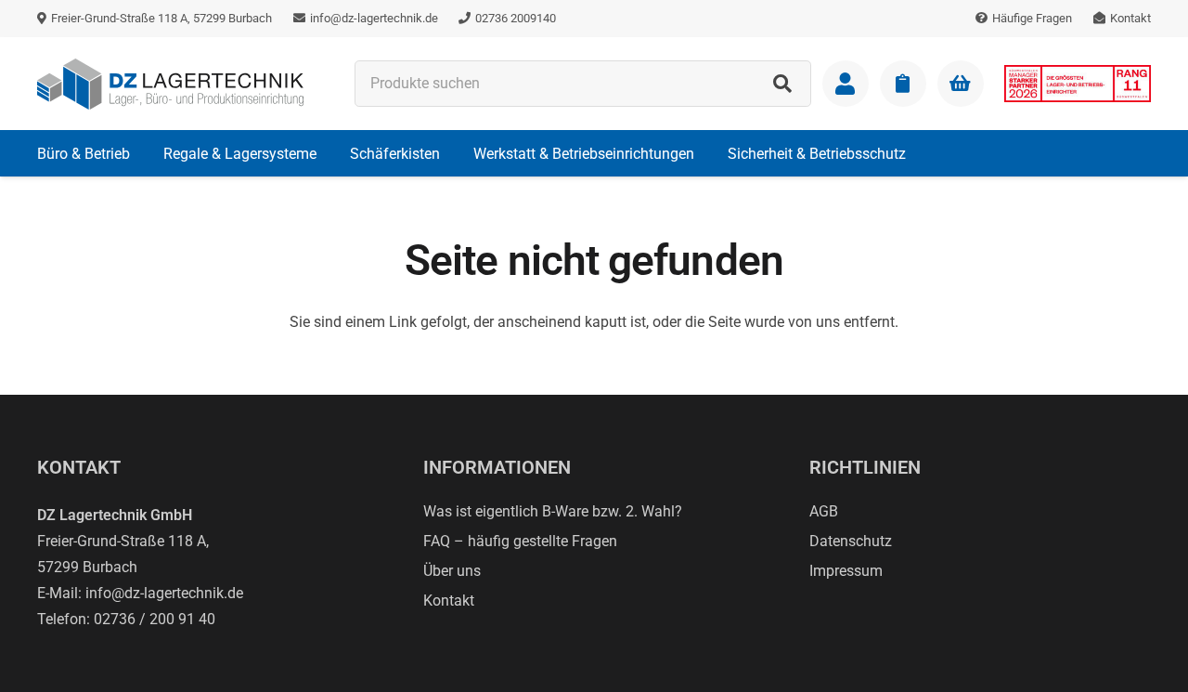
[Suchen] (782, 83)
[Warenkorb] (960, 83)
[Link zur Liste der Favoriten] (903, 83)
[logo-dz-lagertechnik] (170, 84)
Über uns (452, 571)
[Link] (845, 83)
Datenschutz (850, 541)
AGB (823, 511)
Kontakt (448, 600)
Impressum (846, 571)
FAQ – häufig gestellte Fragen (520, 541)
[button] (143, 153)
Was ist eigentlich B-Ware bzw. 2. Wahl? (552, 511)
